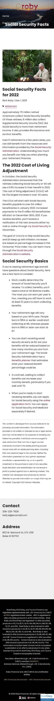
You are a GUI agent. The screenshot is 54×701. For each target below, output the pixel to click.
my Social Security (38, 226)
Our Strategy (9, 23)
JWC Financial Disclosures (15, 679)
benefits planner (21, 360)
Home (5, 16)
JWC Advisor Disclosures (40, 679)
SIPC (37, 661)
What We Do (9, 29)
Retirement (11, 106)
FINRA (7, 615)
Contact (7, 43)
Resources (8, 36)
